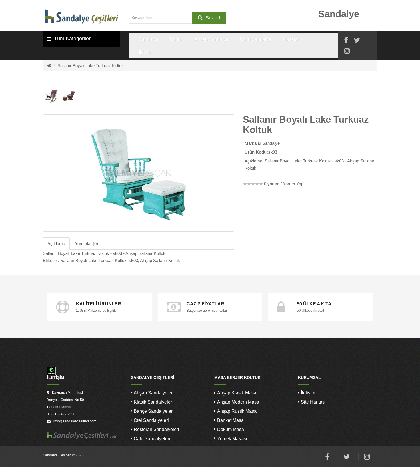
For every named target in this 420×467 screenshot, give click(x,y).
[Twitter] (356, 41)
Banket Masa (230, 420)
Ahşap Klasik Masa (236, 392)
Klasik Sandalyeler (153, 402)
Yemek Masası (232, 438)
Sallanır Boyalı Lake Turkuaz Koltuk (90, 65)
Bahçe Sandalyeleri (154, 411)
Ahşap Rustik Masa (237, 411)
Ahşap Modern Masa (238, 402)
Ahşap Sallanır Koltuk (160, 260)
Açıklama (56, 243)
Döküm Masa (230, 429)
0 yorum (271, 183)
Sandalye (271, 143)
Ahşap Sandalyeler (153, 392)
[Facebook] (346, 41)
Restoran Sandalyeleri (156, 429)
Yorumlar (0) (86, 243)
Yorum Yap (293, 183)
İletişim (308, 392)
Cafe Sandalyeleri (152, 438)
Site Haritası (313, 402)
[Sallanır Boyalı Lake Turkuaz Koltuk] (138, 173)
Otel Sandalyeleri (151, 420)
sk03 (133, 260)
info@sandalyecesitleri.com (74, 421)
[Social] (347, 51)
